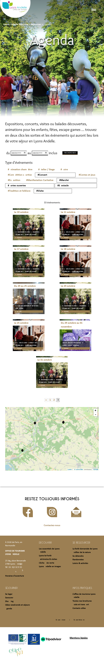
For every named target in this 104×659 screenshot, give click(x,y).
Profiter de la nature (82, 552)
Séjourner (11, 587)
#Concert (42, 175)
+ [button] (95, 410)
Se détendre (78, 556)
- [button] (95, 414)
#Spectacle (63, 185)
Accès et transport (81, 604)
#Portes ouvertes (17, 185)
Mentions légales (79, 638)
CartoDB (95, 469)
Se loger (8, 594)
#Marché (64, 180)
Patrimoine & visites (48, 559)
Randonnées (78, 560)
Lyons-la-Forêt (45, 556)
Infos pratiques (82, 587)
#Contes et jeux (87, 175)
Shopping (9, 601)
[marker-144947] (35, 423)
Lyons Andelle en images (50, 566)
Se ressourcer (81, 542)
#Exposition (14, 180)
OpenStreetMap (79, 469)
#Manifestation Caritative (39, 180)
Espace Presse (60, 620)
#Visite (40, 191)
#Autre (64, 169)
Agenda (8, 609)
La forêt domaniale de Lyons (85, 549)
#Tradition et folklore (19, 191)
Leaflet (70, 469)
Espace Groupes (79, 620)
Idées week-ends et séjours (17, 605)
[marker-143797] (22, 450)
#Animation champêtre (20, 169)
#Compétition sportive (20, 175)
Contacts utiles (79, 608)
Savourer (9, 598)
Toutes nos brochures (82, 601)
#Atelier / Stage (46, 169)
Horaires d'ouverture (14, 576)
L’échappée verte (46, 563)
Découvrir (45, 542)
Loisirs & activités (80, 563)
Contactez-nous (52, 525)
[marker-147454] (63, 422)
